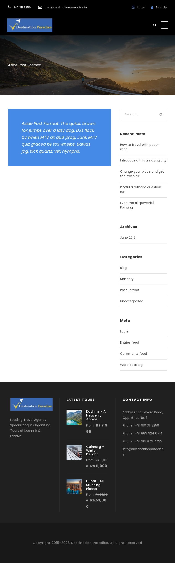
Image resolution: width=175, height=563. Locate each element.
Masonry (127, 279)
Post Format (129, 290)
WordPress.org (131, 364)
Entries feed (129, 342)
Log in (124, 331)
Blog (123, 267)
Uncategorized (131, 301)
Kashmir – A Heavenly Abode (96, 415)
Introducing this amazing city (143, 160)
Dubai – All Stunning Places (95, 485)
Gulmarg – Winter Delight (95, 450)
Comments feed (133, 353)
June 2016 (128, 237)
